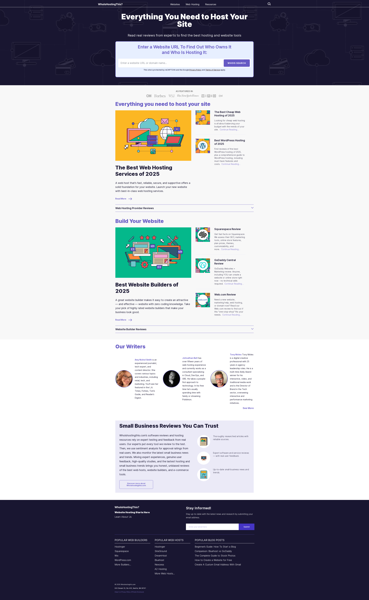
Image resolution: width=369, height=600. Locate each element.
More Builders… (123, 564)
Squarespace (122, 551)
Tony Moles (236, 354)
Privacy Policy (195, 70)
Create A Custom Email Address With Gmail (218, 564)
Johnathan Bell (189, 358)
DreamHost (161, 555)
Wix (116, 555)
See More (248, 408)
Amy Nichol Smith (143, 359)
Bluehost (159, 560)
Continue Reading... (229, 129)
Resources (210, 4)
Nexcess (159, 564)
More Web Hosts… (165, 573)
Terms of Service (212, 70)
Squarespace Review (227, 229)
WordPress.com (123, 560)
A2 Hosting (161, 569)
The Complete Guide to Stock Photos (215, 555)
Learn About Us (123, 516)
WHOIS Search (237, 63)
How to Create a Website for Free (213, 560)
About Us (118, 592)
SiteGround (161, 551)
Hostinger (120, 546)
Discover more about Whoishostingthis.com (136, 484)
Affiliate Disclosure (137, 592)
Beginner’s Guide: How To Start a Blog (215, 546)
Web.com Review (225, 294)
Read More (121, 198)
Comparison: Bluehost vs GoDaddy (213, 551)
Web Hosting (192, 4)
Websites (175, 4)
